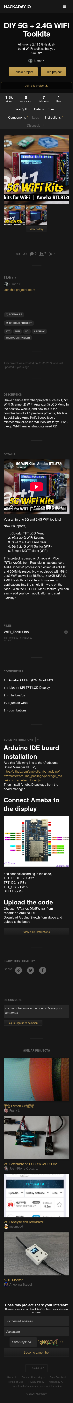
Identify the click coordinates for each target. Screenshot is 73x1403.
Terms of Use (15, 1381)
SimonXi (39, 61)
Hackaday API (57, 1381)
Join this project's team (19, 289)
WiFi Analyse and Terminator (23, 1221)
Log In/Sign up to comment (23, 1023)
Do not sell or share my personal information (37, 1386)
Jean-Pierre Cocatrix (23, 1168)
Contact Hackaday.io (33, 1377)
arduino (39, 331)
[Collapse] (38, 739)
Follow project (23, 72)
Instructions (54, 117)
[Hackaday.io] (17, 6)
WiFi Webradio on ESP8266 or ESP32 (30, 1163)
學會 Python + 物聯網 (19, 1105)
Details (39, 109)
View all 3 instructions (36, 932)
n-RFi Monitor (13, 1279)
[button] (64, 6)
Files (52, 109)
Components (18, 117)
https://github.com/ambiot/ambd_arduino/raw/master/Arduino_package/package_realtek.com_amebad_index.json (33, 775)
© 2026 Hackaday (36, 1393)
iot (8, 331)
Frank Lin (15, 1110)
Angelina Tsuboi (20, 1284)
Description (22, 109)
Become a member (15, 1309)
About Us (11, 1377)
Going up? (38, 1368)
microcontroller (18, 337)
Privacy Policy (36, 1381)
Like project (54, 72)
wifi (17, 331)
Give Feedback (58, 1377)
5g (26, 331)
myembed (16, 1226)
